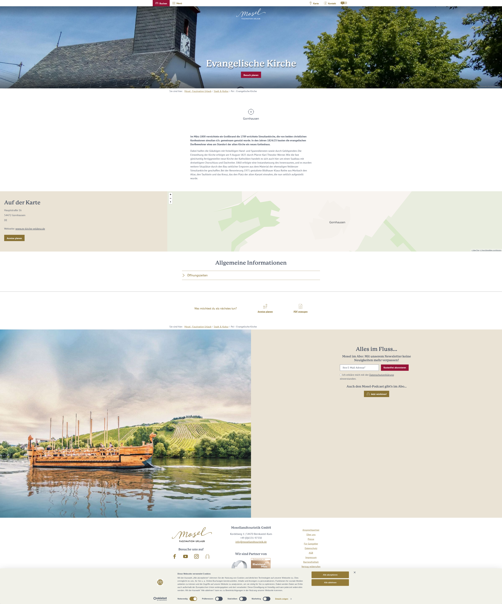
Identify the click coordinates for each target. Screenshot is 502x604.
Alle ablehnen (330, 582)
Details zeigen (281, 599)
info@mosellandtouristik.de (251, 541)
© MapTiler (475, 250)
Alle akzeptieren (330, 575)
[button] (161, 3)
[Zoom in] (170, 194)
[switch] (219, 599)
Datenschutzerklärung (381, 375)
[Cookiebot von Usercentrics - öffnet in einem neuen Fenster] (160, 599)
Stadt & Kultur (221, 91)
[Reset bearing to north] (170, 202)
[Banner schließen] (355, 572)
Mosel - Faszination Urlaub (197, 91)
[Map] (334, 221)
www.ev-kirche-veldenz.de (30, 228)
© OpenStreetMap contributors (490, 250)
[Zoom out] (170, 198)
